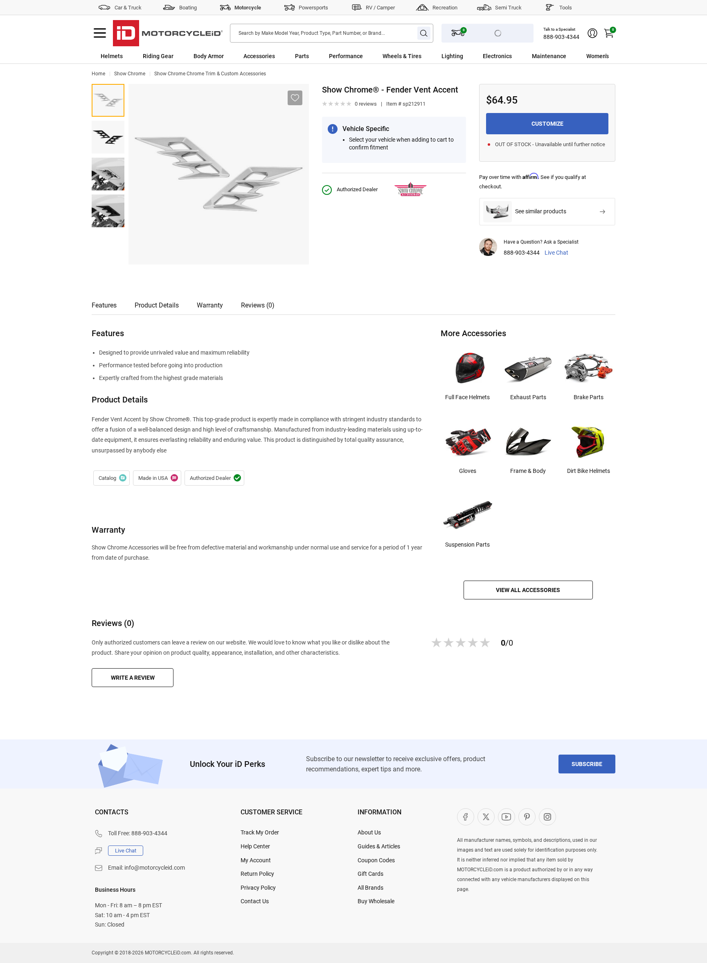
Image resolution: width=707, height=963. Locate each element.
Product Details (157, 305)
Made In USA (157, 478)
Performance (346, 56)
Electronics (497, 56)
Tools (565, 8)
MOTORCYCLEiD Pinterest (527, 816)
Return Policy (257, 873)
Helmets (112, 56)
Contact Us (255, 901)
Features (104, 305)
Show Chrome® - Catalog (111, 478)
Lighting (452, 56)
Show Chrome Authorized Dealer (214, 478)
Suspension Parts (467, 544)
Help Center (255, 846)
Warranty (210, 305)
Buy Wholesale (376, 901)
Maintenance (549, 56)
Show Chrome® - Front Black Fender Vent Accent (108, 137)
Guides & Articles (379, 846)
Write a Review (133, 677)
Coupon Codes (376, 860)
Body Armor (209, 56)
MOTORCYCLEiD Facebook (465, 816)
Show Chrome (129, 74)
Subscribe (587, 764)
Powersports (313, 8)
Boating (188, 8)
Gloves (467, 471)
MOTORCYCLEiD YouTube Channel (506, 816)
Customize (547, 123)
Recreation (444, 8)
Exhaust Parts (528, 397)
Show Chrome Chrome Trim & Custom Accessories (210, 74)
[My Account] (592, 33)
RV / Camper (380, 8)
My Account (256, 860)
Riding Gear (158, 56)
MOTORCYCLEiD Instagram (547, 816)
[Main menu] (100, 33)
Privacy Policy (258, 887)
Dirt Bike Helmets (588, 471)
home (98, 74)
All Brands (370, 887)
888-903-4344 (561, 37)
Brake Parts (588, 397)
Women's (597, 56)
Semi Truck (508, 8)
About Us (369, 832)
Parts (302, 56)
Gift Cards (370, 873)
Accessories (259, 56)
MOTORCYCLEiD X (486, 816)
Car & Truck (128, 8)
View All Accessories (528, 590)
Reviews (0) (258, 305)
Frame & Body (528, 471)
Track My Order (260, 832)
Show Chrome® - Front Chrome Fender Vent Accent (108, 100)
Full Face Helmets (467, 397)
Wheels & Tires (402, 56)
